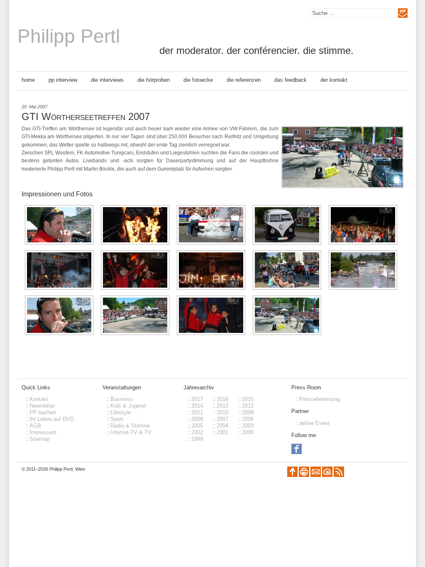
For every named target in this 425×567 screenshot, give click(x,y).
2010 (222, 412)
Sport (116, 419)
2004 (222, 426)
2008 (197, 419)
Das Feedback (290, 80)
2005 (197, 426)
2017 (197, 399)
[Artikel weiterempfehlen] (327, 475)
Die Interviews (107, 80)
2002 (197, 432)
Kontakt (38, 399)
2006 (248, 419)
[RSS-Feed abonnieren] (339, 475)
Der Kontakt (333, 80)
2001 (222, 432)
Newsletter (42, 406)
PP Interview (63, 80)
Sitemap (39, 439)
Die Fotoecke (198, 80)
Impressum (42, 432)
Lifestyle (120, 412)
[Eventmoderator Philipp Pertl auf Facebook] (296, 452)
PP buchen (42, 412)
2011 (197, 412)
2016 (222, 399)
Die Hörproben (153, 80)
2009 (248, 412)
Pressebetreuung (319, 399)
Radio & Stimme (130, 426)
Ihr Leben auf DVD (51, 419)
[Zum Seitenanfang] (292, 475)
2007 (222, 419)
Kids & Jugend (128, 406)
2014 (197, 406)
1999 (197, 439)
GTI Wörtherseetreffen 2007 (86, 116)
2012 (248, 406)
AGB (35, 426)
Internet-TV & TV (130, 432)
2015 (248, 399)
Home (28, 80)
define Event (314, 423)
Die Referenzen (244, 80)
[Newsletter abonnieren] (315, 475)
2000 (248, 432)
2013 (222, 406)
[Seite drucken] (304, 475)
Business (121, 399)
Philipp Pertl (68, 36)
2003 (248, 426)
